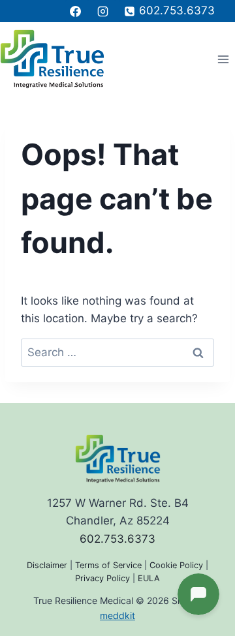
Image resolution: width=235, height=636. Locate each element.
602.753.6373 (117, 538)
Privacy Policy (102, 578)
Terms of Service (108, 565)
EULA (149, 578)
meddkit (117, 615)
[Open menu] (223, 59)
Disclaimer (47, 565)
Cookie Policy (176, 565)
